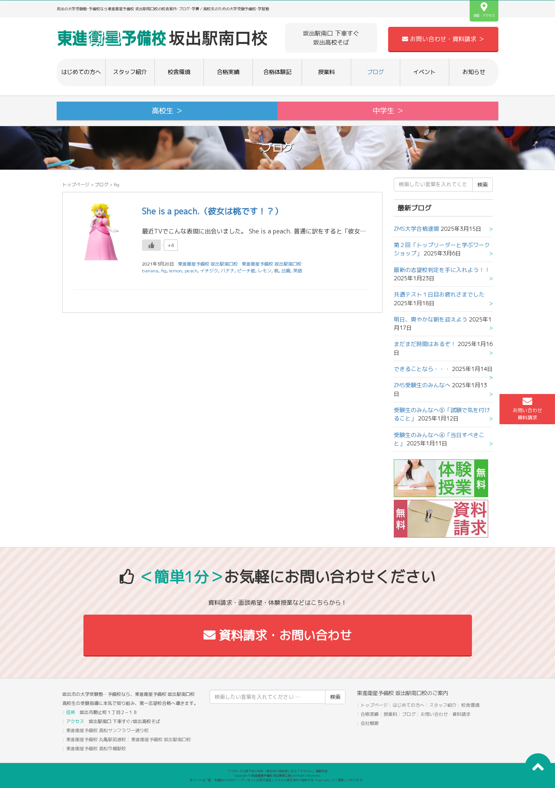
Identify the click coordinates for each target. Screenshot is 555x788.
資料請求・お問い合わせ (284, 635)
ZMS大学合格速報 (416, 229)
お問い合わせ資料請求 (527, 414)
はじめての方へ (81, 72)
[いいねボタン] (151, 245)
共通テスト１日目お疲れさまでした (439, 294)
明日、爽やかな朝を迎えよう (430, 319)
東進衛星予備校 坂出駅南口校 (272, 264)
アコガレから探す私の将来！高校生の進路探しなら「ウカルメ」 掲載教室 (277, 771)
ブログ (375, 72)
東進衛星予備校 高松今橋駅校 (96, 748)
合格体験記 (277, 72)
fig (163, 270)
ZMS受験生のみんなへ (422, 385)
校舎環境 (179, 72)
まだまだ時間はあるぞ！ (425, 344)
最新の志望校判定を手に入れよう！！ (442, 270)
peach (191, 270)
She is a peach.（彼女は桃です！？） (212, 211)
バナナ (227, 270)
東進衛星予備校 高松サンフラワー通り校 (107, 730)
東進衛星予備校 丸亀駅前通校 (96, 739)
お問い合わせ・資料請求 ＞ (446, 39)
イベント (424, 72)
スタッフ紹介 (130, 72)
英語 (297, 270)
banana (150, 270)
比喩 (285, 270)
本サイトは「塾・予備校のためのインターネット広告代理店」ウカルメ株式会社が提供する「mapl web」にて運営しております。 (277, 780)
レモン (264, 270)
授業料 (326, 72)
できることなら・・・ (422, 369)
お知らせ (473, 72)
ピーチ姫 (246, 270)
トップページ (75, 184)
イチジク (209, 270)
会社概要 (370, 723)
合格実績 (228, 72)
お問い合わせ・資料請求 (445, 714)
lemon (175, 270)
